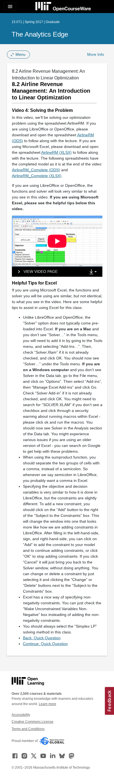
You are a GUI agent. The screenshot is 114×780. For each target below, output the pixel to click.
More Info (95, 54)
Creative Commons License (32, 722)
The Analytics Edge (40, 34)
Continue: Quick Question (45, 643)
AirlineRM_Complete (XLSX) (36, 175)
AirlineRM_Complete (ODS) (36, 170)
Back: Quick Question (42, 638)
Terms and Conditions (28, 729)
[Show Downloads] (94, 272)
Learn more (47, 704)
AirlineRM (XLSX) (56, 152)
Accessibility (21, 715)
